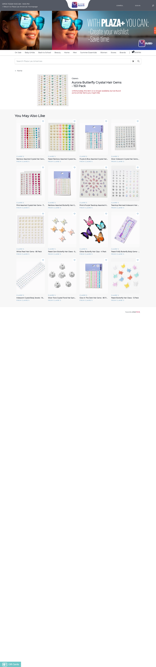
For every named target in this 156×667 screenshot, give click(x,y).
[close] (117, 305)
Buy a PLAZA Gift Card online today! (97, 348)
